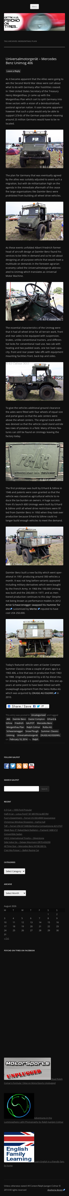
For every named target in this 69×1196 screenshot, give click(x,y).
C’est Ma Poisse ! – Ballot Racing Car (21, 850)
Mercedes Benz (44, 723)
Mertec (34, 608)
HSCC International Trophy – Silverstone (24, 838)
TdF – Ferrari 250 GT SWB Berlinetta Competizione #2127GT (33, 825)
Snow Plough (32, 731)
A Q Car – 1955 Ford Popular (18, 809)
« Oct (6, 938)
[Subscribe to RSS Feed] (19, 767)
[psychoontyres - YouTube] (31, 767)
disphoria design (55, 1189)
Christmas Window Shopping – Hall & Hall (24, 821)
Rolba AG (47, 727)
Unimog (10, 735)
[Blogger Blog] (25, 767)
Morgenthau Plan (15, 727)
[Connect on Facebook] (6, 767)
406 (8, 719)
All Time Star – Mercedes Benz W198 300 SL (25, 846)
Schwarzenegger (15, 731)
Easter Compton (36, 719)
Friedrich (19, 723)
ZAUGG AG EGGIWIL (43, 693)
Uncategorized (38, 715)
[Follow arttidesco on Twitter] (13, 767)
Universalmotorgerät (27, 735)
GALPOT (30, 723)
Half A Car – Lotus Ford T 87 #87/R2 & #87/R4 (26, 813)
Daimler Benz (19, 719)
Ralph (35, 739)
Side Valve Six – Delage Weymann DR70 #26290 (27, 842)
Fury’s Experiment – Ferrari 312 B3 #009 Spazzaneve (29, 817)
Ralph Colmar (33, 727)
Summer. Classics (49, 731)
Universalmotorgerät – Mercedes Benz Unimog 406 (31, 61)
